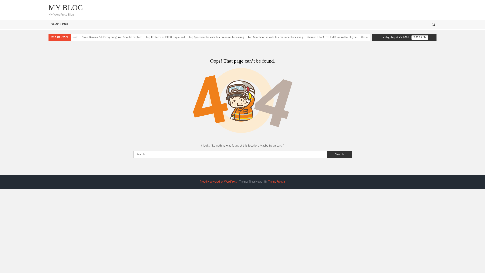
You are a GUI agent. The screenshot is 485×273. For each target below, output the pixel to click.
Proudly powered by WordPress (218, 181)
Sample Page (60, 24)
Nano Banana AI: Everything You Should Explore (106, 36)
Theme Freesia (276, 181)
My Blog (65, 7)
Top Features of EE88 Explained (159, 36)
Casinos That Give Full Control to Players (326, 36)
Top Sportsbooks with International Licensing (211, 36)
